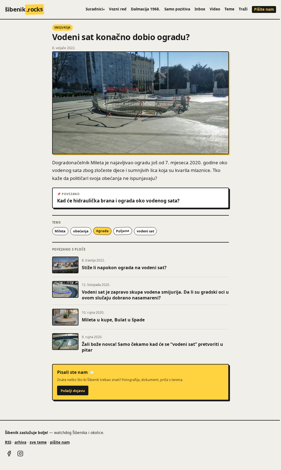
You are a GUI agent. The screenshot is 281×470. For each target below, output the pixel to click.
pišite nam (60, 442)
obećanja (81, 231)
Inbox (200, 9)
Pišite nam (264, 9)
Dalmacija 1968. (145, 9)
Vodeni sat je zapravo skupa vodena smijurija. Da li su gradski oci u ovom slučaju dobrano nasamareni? (155, 295)
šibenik (24, 9)
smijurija (62, 27)
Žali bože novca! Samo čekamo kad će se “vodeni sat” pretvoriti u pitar (152, 347)
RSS (8, 442)
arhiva (20, 442)
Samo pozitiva (177, 9)
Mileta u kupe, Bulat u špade (113, 320)
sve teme (38, 442)
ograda (102, 231)
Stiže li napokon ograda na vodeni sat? (124, 268)
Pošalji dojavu (73, 390)
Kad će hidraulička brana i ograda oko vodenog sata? (118, 201)
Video (215, 9)
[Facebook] (9, 453)
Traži (243, 9)
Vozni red (118, 9)
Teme (229, 9)
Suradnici (95, 9)
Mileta (60, 231)
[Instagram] (20, 453)
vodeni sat (145, 231)
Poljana (122, 231)
